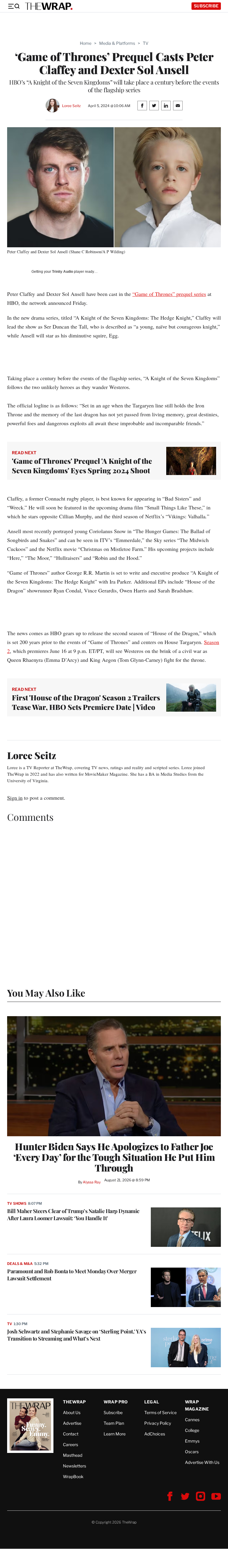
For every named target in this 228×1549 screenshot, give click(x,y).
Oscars (192, 1451)
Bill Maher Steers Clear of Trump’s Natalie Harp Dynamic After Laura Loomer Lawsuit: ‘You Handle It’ (73, 1214)
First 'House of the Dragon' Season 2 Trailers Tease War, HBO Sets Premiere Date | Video (86, 702)
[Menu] (13, 6)
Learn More (115, 1433)
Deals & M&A (20, 1263)
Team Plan (114, 1423)
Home (85, 43)
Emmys (192, 1440)
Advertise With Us (202, 1462)
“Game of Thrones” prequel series (169, 293)
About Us (71, 1412)
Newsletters (74, 1465)
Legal (151, 1401)
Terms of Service (160, 1412)
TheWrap (74, 1401)
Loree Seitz (71, 105)
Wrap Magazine (197, 1405)
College (192, 1430)
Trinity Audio (62, 272)
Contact (70, 1433)
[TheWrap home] (48, 6)
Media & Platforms (117, 43)
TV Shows (16, 1203)
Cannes (192, 1419)
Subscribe (206, 5)
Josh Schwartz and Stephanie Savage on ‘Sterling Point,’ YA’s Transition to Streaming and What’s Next (76, 1335)
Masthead (72, 1455)
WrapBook (73, 1476)
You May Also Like (46, 992)
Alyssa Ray (92, 1182)
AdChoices (154, 1433)
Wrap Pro (116, 1401)
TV (145, 43)
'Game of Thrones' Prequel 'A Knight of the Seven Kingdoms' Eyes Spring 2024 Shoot (82, 465)
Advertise (72, 1423)
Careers (70, 1444)
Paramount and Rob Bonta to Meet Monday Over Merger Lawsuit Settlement (71, 1275)
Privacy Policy (157, 1423)
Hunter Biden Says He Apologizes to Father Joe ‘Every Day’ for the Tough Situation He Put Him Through (114, 1157)
